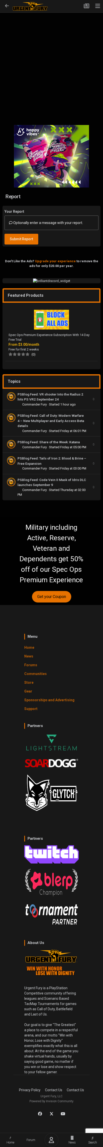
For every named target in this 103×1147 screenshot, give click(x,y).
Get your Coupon (51, 596)
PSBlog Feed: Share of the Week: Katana (49, 442)
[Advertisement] (51, 65)
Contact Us (53, 1090)
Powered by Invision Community (52, 1101)
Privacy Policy (29, 1090)
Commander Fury (35, 404)
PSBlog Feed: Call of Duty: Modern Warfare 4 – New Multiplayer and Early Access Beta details (51, 421)
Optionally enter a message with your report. (47, 223)
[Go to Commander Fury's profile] (11, 396)
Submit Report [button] (21, 239)
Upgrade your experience (55, 261)
